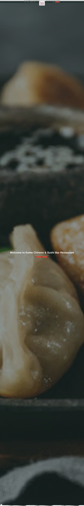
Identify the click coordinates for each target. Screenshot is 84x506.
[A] (1, 504)
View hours (37, 0)
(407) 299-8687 (58, 0)
